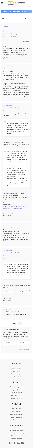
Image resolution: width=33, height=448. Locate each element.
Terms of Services (16, 368)
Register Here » (10, 338)
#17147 (17, 227)
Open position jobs (16, 414)
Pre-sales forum (16, 393)
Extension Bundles (16, 430)
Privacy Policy (16, 408)
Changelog (16, 371)
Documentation (16, 395)
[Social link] (10, 443)
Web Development (16, 387)
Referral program (16, 374)
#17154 (17, 311)
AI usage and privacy (16, 398)
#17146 (17, 107)
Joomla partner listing (16, 433)
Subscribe (26, 41)
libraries (5, 26)
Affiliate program (16, 439)
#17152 (17, 252)
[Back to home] (16, 3)
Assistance (9, 105)
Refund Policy (16, 411)
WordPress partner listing (16, 436)
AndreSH (8, 67)
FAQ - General (16, 377)
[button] (2, 3)
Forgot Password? (24, 349)
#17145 (17, 69)
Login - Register (16, 417)
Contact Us (16, 420)
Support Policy (16, 390)
